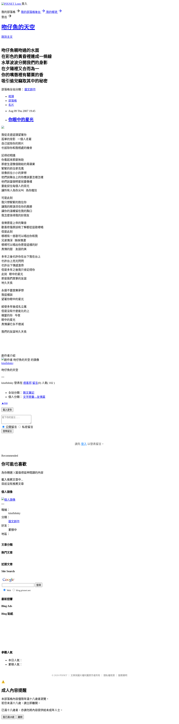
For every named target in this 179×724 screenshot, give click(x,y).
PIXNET (63, 675)
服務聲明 (122, 675)
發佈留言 (7, 431)
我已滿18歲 (8, 717)
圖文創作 (30, 89)
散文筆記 (28, 392)
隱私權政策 (109, 675)
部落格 (12, 100)
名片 (11, 104)
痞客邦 (27, 382)
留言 (35, 382)
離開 (20, 717)
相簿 (11, 96)
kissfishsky (7, 363)
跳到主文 (7, 36)
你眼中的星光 (21, 119)
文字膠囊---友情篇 (34, 396)
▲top (4, 403)
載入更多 (7, 410)
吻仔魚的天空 (18, 27)
